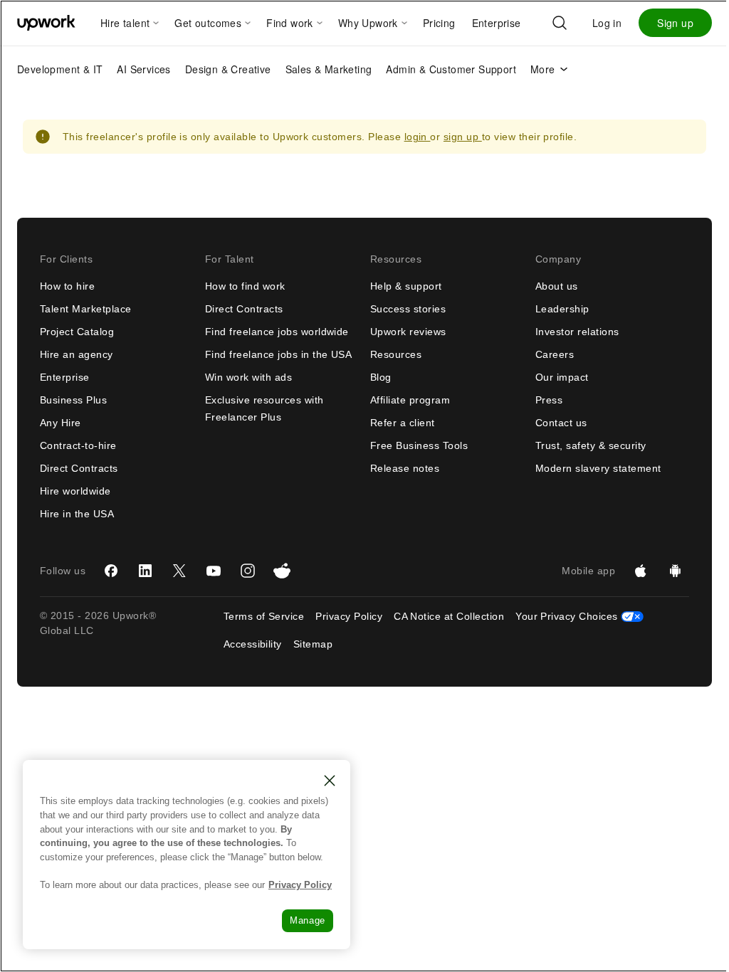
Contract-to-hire (78, 445)
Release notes (404, 468)
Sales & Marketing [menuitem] (328, 69)
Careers (554, 354)
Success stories (408, 309)
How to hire (67, 286)
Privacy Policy (348, 616)
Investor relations (577, 331)
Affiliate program (410, 400)
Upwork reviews (408, 331)
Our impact (562, 377)
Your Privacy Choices (579, 616)
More (542, 69)
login (417, 136)
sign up (463, 136)
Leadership (562, 309)
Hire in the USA (77, 513)
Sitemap (312, 644)
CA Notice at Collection (449, 616)
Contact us (561, 422)
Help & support (406, 286)
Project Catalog (77, 331)
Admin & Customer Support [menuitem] (451, 69)
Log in (607, 23)
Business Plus (73, 400)
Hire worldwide (75, 491)
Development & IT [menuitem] (60, 69)
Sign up (675, 23)
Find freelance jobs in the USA (278, 354)
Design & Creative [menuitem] (228, 69)
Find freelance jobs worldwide (277, 331)
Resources (395, 354)
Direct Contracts (79, 468)
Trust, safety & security (590, 445)
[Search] (559, 22)
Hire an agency (76, 354)
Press (548, 400)
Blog (381, 377)
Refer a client (402, 422)
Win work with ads (248, 377)
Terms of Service (264, 616)
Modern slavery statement (598, 468)
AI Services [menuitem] (143, 69)
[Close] (329, 780)
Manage (307, 920)
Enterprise (65, 377)
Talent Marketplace (86, 309)
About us (556, 286)
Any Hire (60, 422)
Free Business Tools (419, 445)
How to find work (245, 286)
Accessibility (253, 644)
